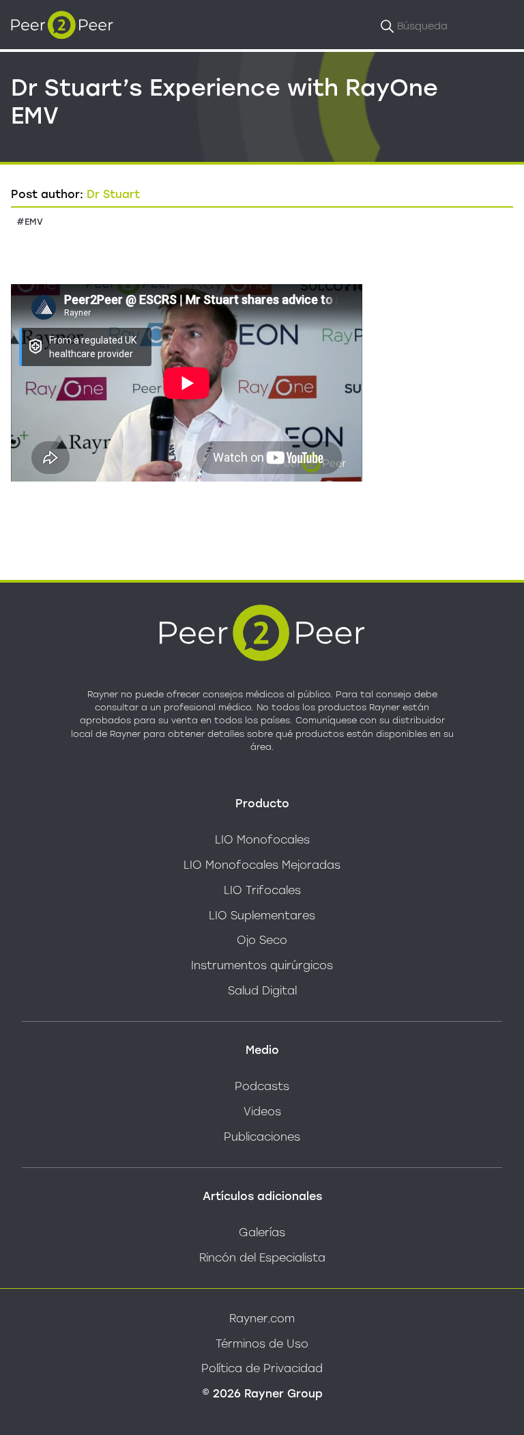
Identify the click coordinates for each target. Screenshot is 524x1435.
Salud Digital (262, 990)
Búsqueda (422, 26)
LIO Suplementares (262, 915)
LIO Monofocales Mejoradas (262, 865)
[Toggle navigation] (499, 24)
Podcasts (262, 1086)
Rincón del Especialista (262, 1257)
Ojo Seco (262, 940)
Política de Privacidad (262, 1368)
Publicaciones (262, 1136)
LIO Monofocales (262, 839)
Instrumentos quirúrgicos (262, 965)
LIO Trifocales (262, 890)
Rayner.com (262, 1318)
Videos (262, 1111)
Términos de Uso (262, 1343)
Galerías (262, 1232)
